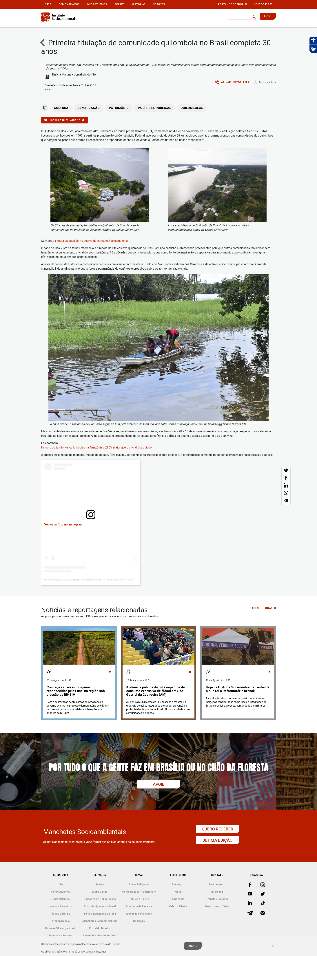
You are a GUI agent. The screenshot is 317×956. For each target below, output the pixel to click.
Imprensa (217, 891)
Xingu (178, 891)
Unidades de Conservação (100, 899)
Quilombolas (192, 107)
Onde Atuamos (97, 4)
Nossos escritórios (217, 906)
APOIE (268, 16)
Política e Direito (139, 899)
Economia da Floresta (138, 906)
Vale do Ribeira (178, 906)
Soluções (139, 921)
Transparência (61, 921)
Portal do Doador (230, 4)
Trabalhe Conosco (217, 899)
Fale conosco (217, 884)
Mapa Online (99, 891)
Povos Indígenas (139, 884)
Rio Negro (178, 884)
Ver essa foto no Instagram (63, 524)
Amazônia (178, 899)
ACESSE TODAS (262, 608)
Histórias (138, 4)
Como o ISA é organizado (60, 928)
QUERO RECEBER (217, 829)
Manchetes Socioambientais (99, 921)
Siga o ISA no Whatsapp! (64, 120)
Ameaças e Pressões (139, 913)
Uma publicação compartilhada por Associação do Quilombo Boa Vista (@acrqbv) (91, 579)
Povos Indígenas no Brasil (100, 906)
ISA (61, 884)
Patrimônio (119, 107)
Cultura (61, 107)
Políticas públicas (154, 107)
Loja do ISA (261, 4)
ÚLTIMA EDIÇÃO (217, 840)
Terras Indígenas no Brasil (100, 913)
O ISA (48, 4)
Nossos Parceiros (61, 906)
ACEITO (193, 945)
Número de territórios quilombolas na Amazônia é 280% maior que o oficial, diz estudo (96, 447)
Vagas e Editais (60, 913)
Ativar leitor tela (235, 82)
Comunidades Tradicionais (139, 891)
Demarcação (89, 107)
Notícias (159, 4)
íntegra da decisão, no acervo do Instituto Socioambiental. (92, 240)
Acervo (119, 4)
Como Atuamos (69, 4)
